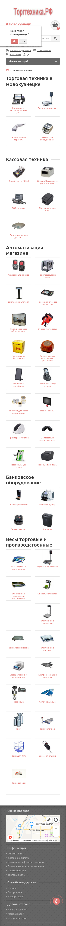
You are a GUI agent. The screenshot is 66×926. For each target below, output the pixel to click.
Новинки (13, 888)
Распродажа (15, 892)
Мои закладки (16, 913)
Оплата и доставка (20, 50)
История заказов (17, 918)
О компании (44, 50)
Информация (15, 896)
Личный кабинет (17, 909)
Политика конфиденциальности (26, 862)
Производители (17, 870)
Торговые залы (16, 874)
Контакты (15, 54)
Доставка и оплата (18, 857)
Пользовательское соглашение (26, 866)
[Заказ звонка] (56, 901)
